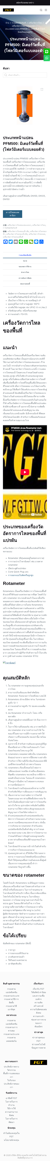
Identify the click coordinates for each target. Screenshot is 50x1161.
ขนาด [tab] (25, 261)
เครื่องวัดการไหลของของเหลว (19, 225)
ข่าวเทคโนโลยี (38, 1044)
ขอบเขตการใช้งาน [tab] (25, 267)
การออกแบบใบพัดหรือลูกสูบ (20, 575)
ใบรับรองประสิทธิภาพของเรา (11, 1083)
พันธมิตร (39, 1026)
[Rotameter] (9, 662)
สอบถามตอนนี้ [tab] (25, 284)
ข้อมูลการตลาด (39, 1047)
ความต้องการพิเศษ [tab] (25, 278)
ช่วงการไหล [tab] (25, 272)
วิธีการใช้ (11, 1108)
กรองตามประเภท (11, 995)
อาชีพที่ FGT (11, 1098)
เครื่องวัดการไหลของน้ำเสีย (18, 231)
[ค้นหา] (41, 10)
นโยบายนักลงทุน (11, 1140)
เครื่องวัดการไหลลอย (37, 234)
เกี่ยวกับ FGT (38, 989)
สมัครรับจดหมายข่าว (25, 2)
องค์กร (39, 999)
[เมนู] (46, 10)
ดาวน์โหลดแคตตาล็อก (12, 214)
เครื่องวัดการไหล (38, 225)
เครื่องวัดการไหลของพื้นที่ (13, 237)
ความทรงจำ (38, 1016)
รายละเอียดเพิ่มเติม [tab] (25, 255)
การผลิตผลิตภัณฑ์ (10, 228)
